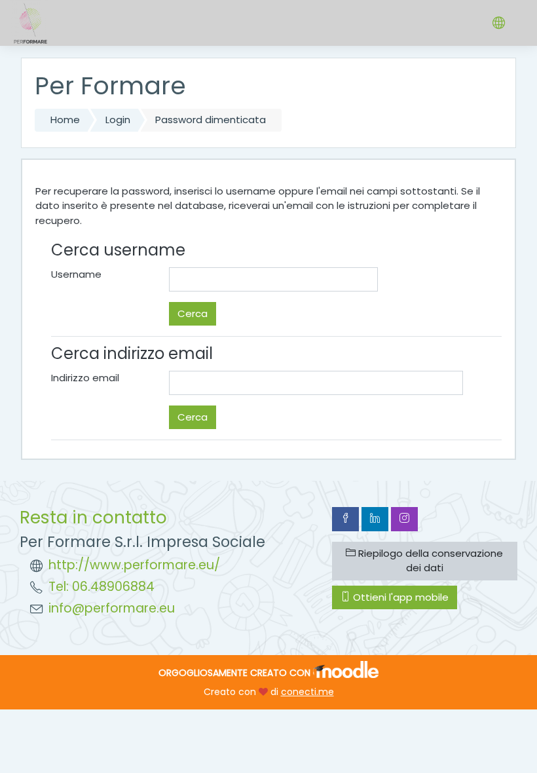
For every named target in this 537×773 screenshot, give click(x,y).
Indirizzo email (85, 378)
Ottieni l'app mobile (399, 597)
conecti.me (307, 691)
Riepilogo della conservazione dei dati (429, 560)
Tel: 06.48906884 (101, 586)
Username (76, 274)
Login (117, 119)
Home (65, 119)
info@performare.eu (111, 608)
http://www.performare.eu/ (134, 565)
